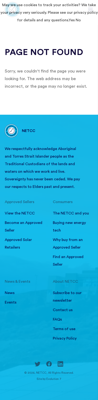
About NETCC (65, 281)
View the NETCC (20, 213)
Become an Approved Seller (23, 226)
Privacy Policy (65, 338)
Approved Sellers (19, 202)
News (10, 293)
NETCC (28, 131)
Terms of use (64, 329)
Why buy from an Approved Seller (68, 243)
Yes (72, 20)
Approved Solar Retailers (18, 243)
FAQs (57, 319)
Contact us (63, 310)
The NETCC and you (71, 213)
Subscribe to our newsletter (67, 296)
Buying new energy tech (69, 226)
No (78, 20)
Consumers (63, 202)
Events (10, 302)
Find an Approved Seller (68, 260)
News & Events (17, 281)
